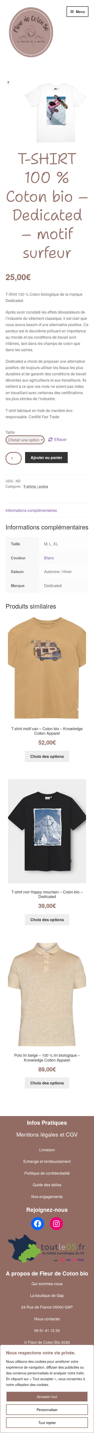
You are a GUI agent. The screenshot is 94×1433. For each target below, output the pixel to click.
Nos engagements (47, 1196)
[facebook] (37, 1223)
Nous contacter (47, 1319)
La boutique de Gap (47, 1295)
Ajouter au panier (46, 457)
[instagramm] (56, 1223)
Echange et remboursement (47, 1161)
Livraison (47, 1149)
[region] (47, 1389)
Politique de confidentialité (47, 1173)
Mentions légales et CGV (47, 1134)
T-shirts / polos (35, 486)
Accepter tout (47, 1396)
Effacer (60, 439)
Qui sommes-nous (47, 1283)
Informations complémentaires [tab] (31, 510)
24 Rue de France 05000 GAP (47, 1307)
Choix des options (47, 756)
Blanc (49, 558)
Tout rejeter (47, 1422)
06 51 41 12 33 (47, 1330)
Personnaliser (47, 1409)
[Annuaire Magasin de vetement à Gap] (47, 1248)
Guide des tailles (47, 1184)
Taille (10, 432)
